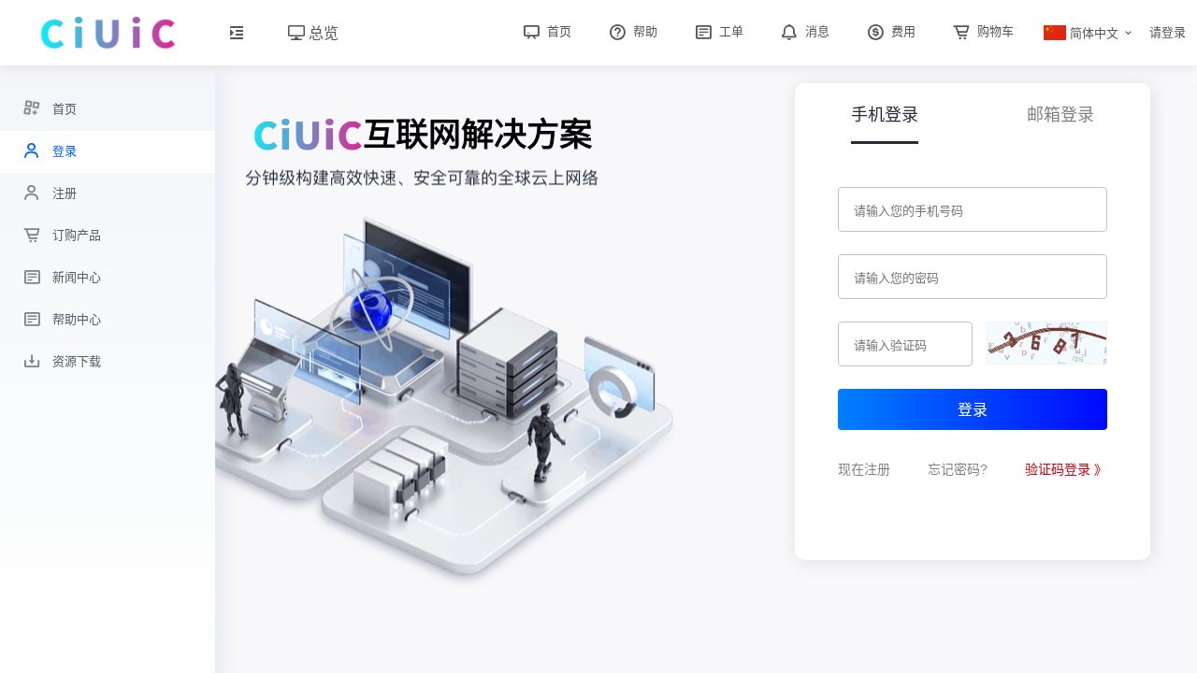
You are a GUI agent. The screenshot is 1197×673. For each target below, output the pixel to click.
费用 (901, 31)
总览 (322, 32)
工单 (729, 31)
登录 (973, 409)
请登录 (1167, 32)
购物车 (993, 31)
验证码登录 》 (1066, 469)
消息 (815, 31)
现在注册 (864, 469)
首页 (557, 31)
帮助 (643, 31)
